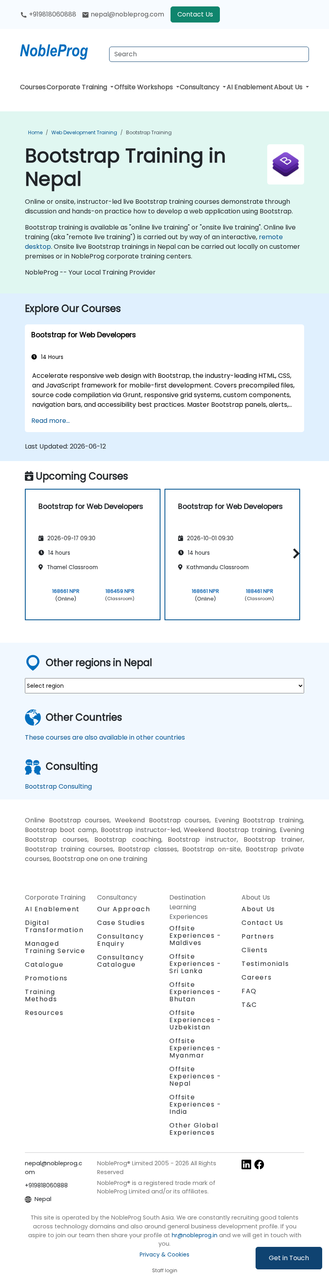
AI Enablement (250, 87)
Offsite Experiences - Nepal (195, 1076)
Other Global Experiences (193, 1129)
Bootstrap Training (149, 132)
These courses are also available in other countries (105, 737)
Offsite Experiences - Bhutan (195, 992)
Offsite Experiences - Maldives (195, 935)
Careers (257, 977)
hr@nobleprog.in (194, 1235)
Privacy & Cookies (164, 1254)
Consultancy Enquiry (120, 940)
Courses (33, 87)
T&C (249, 1004)
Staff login (164, 1270)
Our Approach (123, 909)
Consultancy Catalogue (120, 961)
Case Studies (121, 922)
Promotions (46, 978)
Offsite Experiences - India (195, 1104)
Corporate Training (78, 87)
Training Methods (41, 995)
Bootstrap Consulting (58, 786)
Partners (258, 936)
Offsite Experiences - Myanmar (195, 1048)
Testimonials (265, 963)
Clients (255, 950)
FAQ (249, 991)
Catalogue (44, 964)
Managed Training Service (55, 947)
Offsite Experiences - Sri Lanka (195, 964)
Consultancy (200, 87)
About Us (289, 87)
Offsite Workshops (144, 87)
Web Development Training (84, 132)
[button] (294, 553)
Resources (44, 1012)
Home (35, 132)
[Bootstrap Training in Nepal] (61, 50)
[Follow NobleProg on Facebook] (259, 1163)
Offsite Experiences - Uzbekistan (195, 1020)
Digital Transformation (54, 926)
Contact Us (195, 14)
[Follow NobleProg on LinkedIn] (246, 1163)
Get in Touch (289, 1258)
